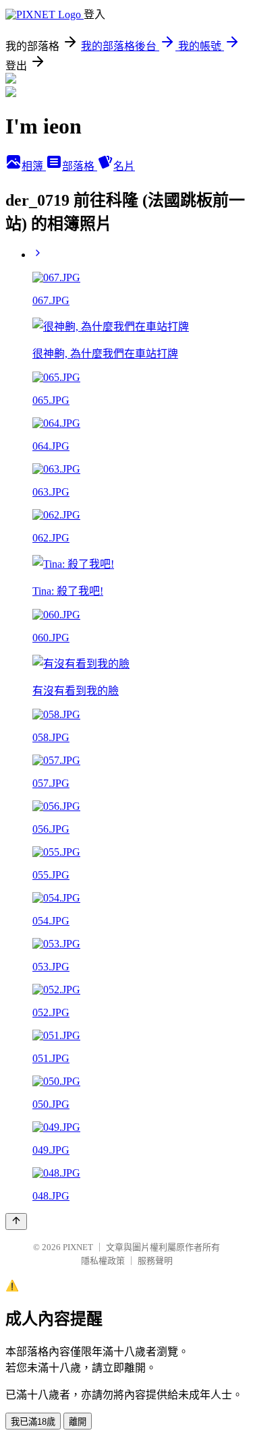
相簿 (34, 166)
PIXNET (78, 1247)
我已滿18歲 (33, 1422)
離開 (77, 1422)
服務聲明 (155, 1261)
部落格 (79, 166)
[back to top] (16, 1221)
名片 (124, 166)
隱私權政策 (103, 1261)
